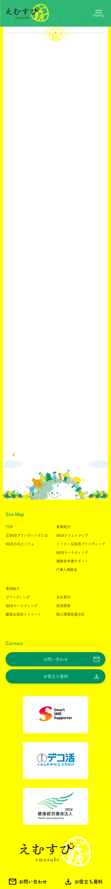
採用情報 (63, 605)
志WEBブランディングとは (27, 535)
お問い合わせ (55, 659)
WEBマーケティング (72, 552)
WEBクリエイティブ (72, 535)
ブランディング (18, 597)
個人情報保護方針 (70, 614)
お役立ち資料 (55, 676)
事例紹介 (13, 588)
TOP (9, 526)
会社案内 (63, 597)
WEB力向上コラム (20, 544)
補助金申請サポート (72, 561)
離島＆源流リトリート (23, 614)
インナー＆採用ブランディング (80, 544)
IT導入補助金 (66, 569)
